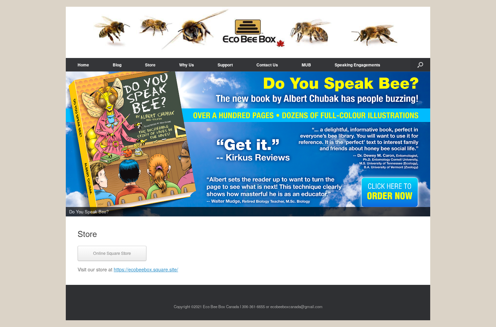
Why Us (186, 65)
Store (150, 65)
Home (83, 65)
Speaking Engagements (357, 65)
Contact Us (267, 65)
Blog (117, 65)
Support (225, 65)
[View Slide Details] (248, 143)
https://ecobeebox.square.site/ (146, 269)
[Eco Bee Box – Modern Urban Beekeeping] (248, 32)
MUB (306, 65)
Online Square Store (112, 253)
